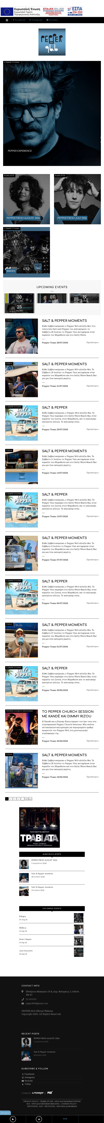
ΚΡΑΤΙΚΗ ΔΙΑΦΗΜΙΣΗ (67, 1106)
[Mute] (39, 1119)
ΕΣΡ (41, 1106)
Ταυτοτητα (32, 1106)
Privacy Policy (30, 1101)
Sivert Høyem (25, 939)
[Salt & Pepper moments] (21, 336)
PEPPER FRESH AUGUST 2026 (44, 860)
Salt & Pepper (54, 407)
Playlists (9, 175)
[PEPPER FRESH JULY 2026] (77, 199)
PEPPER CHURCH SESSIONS (19, 711)
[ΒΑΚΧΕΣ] (26, 252)
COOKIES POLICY (68, 1104)
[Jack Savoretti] (78, 952)
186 (26, 799)
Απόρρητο (5, 1113)
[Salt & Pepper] (21, 423)
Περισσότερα (92, 342)
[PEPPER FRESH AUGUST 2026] (26, 199)
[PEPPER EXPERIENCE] (52, 113)
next (30, 799)
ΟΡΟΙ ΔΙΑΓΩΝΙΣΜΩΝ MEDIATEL (46, 1104)
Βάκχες (22, 916)
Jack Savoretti (26, 951)
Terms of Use (46, 1101)
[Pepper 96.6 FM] (52, 54)
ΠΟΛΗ (9, 320)
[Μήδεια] (78, 929)
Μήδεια (22, 928)
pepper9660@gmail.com (37, 1003)
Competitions (11, 62)
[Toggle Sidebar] (7, 20)
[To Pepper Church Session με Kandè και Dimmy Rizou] (21, 727)
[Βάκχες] (78, 918)
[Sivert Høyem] (78, 940)
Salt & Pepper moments (64, 321)
